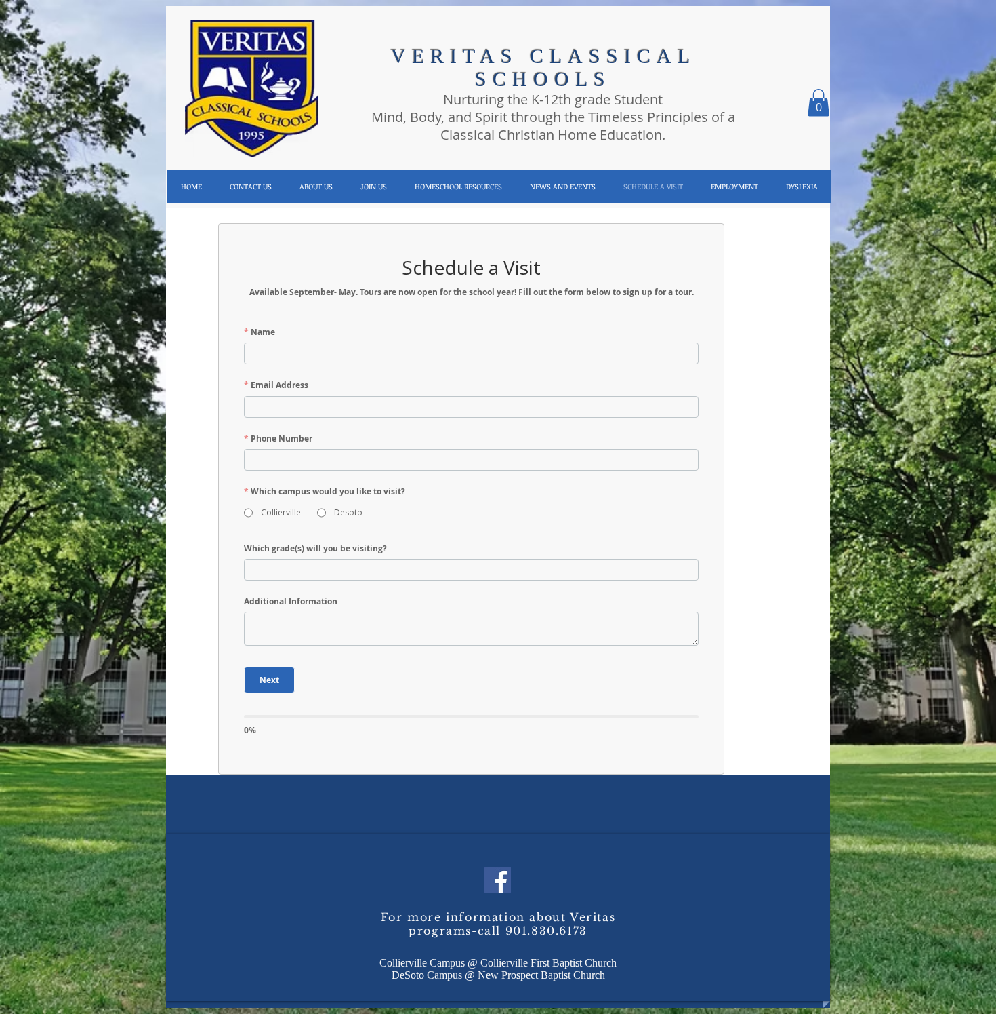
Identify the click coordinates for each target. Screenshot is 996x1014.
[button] (315, 186)
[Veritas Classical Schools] (497, 880)
